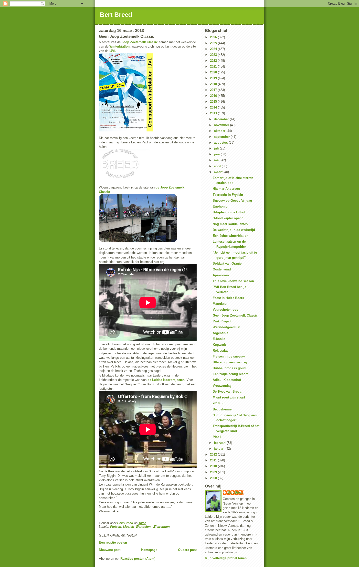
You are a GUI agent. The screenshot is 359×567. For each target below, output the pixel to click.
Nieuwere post (109, 550)
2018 (214, 84)
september (222, 137)
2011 (214, 460)
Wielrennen (161, 526)
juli (217, 148)
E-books (219, 339)
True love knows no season (233, 281)
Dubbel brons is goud (229, 368)
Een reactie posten (113, 542)
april (218, 166)
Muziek (128, 526)
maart (218, 172)
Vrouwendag (222, 386)
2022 (214, 60)
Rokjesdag (221, 350)
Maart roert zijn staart (229, 397)
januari (219, 448)
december (222, 119)
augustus (221, 142)
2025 (214, 43)
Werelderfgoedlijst (226, 327)
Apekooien (221, 275)
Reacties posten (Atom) (137, 558)
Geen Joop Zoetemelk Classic (235, 315)
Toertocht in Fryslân (228, 195)
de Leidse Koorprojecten (166, 380)
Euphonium (222, 206)
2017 (214, 90)
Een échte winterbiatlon (230, 236)
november (222, 125)
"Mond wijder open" (228, 218)
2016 (214, 96)
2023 (214, 55)
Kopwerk (219, 345)
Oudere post (187, 550)
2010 (214, 466)
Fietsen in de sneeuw (229, 356)
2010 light (220, 403)
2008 (214, 478)
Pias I (217, 437)
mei (217, 160)
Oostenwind (222, 269)
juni (217, 154)
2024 (214, 49)
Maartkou (220, 304)
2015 (214, 101)
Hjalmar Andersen (226, 188)
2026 (214, 37)
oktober (220, 131)
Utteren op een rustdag (230, 362)
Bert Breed (116, 14)
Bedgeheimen (223, 409)
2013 (214, 113)
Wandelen (143, 526)
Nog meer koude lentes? (231, 224)
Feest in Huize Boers (228, 298)
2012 (214, 454)
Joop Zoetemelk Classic (140, 42)
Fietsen (115, 526)
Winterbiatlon (119, 46)
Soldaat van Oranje (227, 263)
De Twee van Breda (227, 391)
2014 (214, 107)
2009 (214, 472)
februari (220, 443)
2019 (214, 78)
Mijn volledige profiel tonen (226, 558)
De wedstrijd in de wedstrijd (234, 230)
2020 (214, 72)
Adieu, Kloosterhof (227, 380)
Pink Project (222, 321)
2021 (214, 66)
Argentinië (220, 333)
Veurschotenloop (225, 309)
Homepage (149, 550)
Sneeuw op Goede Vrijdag (232, 200)
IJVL (112, 51)
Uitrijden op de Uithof (229, 212)
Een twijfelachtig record (231, 374)
